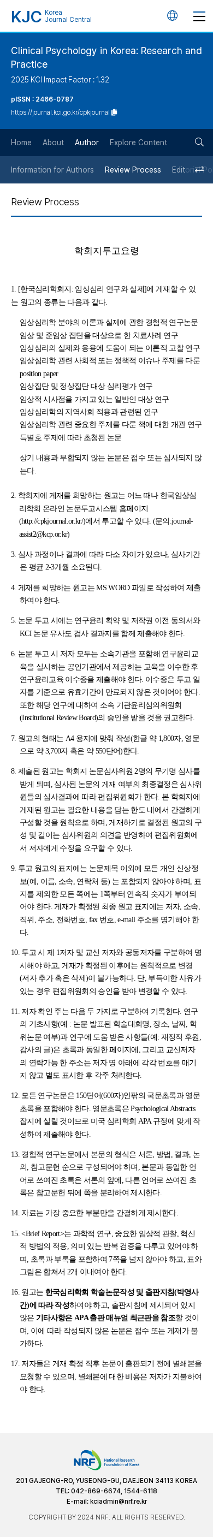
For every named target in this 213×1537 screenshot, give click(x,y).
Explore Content (138, 142)
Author (87, 142)
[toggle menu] (199, 15)
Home (21, 142)
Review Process (133, 169)
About (53, 142)
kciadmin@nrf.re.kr (118, 1501)
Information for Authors (52, 169)
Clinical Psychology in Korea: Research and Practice (106, 57)
